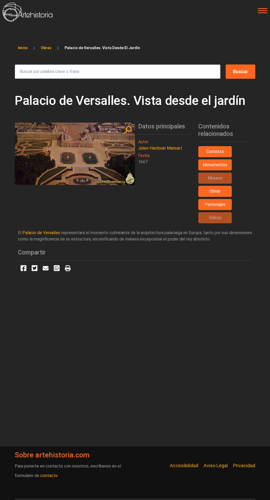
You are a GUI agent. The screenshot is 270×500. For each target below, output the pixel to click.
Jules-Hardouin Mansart (160, 148)
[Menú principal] (261, 11)
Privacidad (244, 465)
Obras (46, 48)
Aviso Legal (216, 465)
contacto (49, 475)
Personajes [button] (215, 204)
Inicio (23, 48)
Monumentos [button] (215, 164)
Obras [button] (215, 191)
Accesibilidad (184, 465)
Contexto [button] (215, 151)
